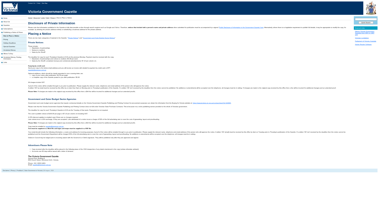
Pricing (5, 39)
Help (38, 3)
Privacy (52, 18)
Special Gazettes (9, 46)
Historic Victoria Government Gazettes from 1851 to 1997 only (364, 33)
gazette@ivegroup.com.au (37, 70)
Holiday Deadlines (9, 43)
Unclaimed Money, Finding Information (12, 58)
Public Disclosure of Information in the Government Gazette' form (241, 27)
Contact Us (32, 3)
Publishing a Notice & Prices (13, 32)
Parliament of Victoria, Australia (365, 41)
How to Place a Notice (11, 36)
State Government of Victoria (33, 170)
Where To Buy (8, 53)
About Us (6, 21)
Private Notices (73, 38)
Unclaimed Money (9, 50)
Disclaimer (6, 170)
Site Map (44, 3)
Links (5, 62)
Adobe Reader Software (363, 44)
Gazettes (6, 25)
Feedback (20, 170)
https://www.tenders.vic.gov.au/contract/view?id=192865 (212, 103)
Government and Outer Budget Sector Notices (99, 38)
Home (5, 18)
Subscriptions (8, 29)
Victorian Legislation (362, 38)
